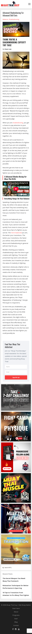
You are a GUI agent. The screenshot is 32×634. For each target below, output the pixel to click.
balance (5, 19)
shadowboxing (14, 19)
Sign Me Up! (16, 377)
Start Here (16, 608)
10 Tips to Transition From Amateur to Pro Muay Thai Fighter (16, 594)
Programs (16, 615)
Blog (16, 622)
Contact (16, 625)
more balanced (16, 233)
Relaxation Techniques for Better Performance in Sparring (16, 586)
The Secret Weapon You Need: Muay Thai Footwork (14, 579)
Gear (16, 619)
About (16, 612)
